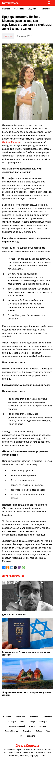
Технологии (45, 9)
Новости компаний (17, 726)
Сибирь (39, 731)
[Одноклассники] (7, 567)
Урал (48, 731)
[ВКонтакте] (4, 567)
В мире (32, 726)
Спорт (32, 721)
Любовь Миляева (11, 142)
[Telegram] (11, 567)
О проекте (31, 736)
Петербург (27, 731)
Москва (42, 726)
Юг (21, 736)
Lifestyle (8, 36)
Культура (12, 721)
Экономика (19, 9)
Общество (32, 9)
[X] (15, 567)
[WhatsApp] (23, 567)
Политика (6, 9)
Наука (23, 721)
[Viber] (19, 567)
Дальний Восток (11, 731)
